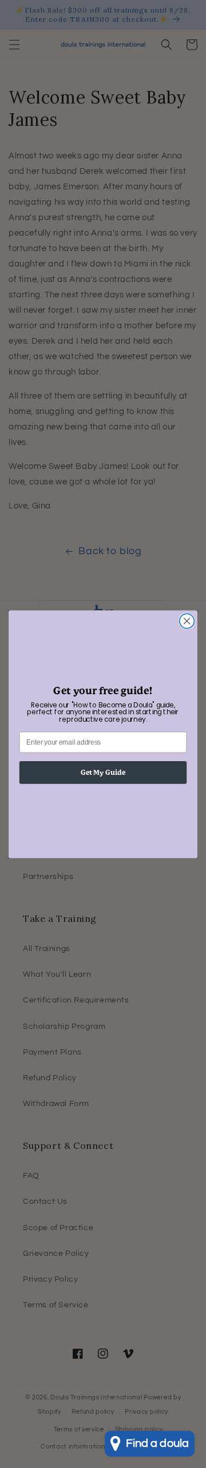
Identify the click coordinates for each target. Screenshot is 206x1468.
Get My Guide (103, 772)
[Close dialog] (187, 621)
